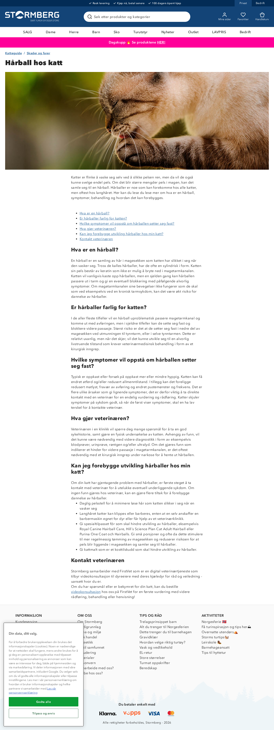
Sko (117, 32)
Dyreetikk (85, 642)
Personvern (86, 663)
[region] (43, 674)
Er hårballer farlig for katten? (103, 218)
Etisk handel (87, 637)
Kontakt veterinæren (96, 239)
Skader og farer (38, 53)
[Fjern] (184, 16)
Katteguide (13, 53)
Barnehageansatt (215, 647)
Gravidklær (149, 637)
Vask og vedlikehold (156, 647)
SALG (27, 32)
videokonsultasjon (86, 592)
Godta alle (43, 701)
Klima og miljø (89, 632)
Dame (51, 32)
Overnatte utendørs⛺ (220, 632)
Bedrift (245, 32)
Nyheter (167, 32)
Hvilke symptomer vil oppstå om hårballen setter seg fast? (127, 223)
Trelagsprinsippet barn (158, 622)
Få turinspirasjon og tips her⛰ (226, 627)
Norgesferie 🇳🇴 (214, 622)
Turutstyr (140, 32)
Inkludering (86, 653)
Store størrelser (152, 658)
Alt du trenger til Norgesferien (164, 627)
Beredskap (148, 668)
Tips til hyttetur (214, 653)
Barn (96, 32)
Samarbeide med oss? (95, 668)
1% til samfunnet (90, 647)
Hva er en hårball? (94, 213)
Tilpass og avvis (43, 713)
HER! (161, 42)
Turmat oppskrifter (155, 663)
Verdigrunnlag (89, 627)
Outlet (193, 32)
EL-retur (146, 653)
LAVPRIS (219, 32)
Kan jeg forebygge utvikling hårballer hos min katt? (121, 234)
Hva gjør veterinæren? (98, 229)
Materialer (85, 658)
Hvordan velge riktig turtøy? (162, 642)
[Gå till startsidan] (32, 16)
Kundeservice (26, 622)
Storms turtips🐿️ (215, 637)
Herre (74, 32)
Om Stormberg (89, 622)
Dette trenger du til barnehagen (166, 632)
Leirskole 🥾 (212, 642)
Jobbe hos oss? (90, 673)
